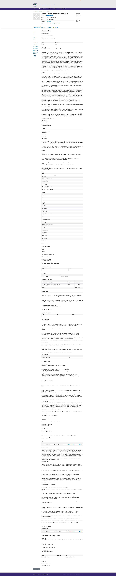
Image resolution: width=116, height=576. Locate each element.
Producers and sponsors (35, 38)
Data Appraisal (35, 48)
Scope (34, 33)
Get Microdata (50, 15)
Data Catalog (39, 8)
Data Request (44, 8)
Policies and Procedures (62, 8)
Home (35, 8)
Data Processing (35, 46)
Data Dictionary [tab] (43, 27)
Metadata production (35, 56)
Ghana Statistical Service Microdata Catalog (40, 574)
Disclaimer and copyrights (35, 53)
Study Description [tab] (37, 27)
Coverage (34, 35)
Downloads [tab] (49, 27)
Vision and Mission (54, 8)
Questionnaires (35, 44)
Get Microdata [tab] (56, 27)
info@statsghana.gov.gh (71, 444)
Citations (49, 8)
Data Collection (35, 42)
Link (81, 444)
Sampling (34, 40)
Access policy (35, 50)
